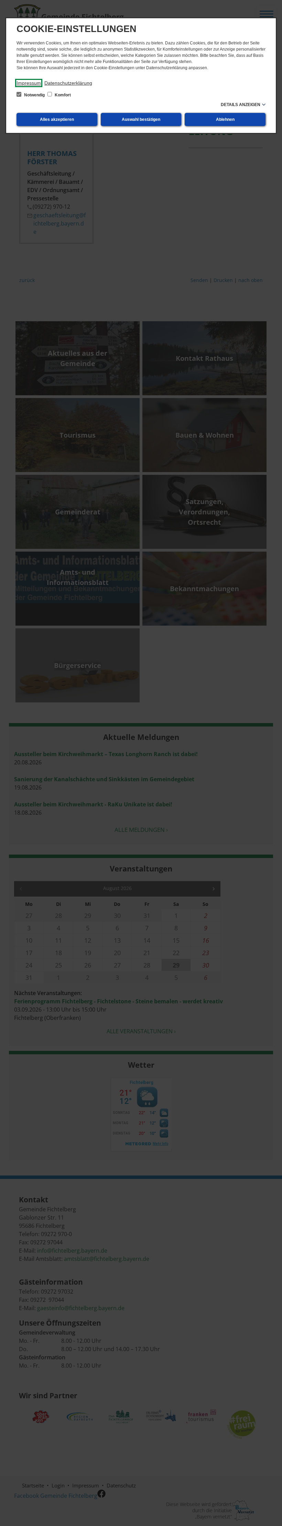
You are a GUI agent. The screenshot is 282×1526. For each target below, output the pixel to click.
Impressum (29, 83)
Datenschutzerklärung (68, 83)
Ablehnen (225, 119)
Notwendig (34, 95)
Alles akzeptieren (57, 119)
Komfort (62, 95)
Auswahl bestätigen (141, 119)
